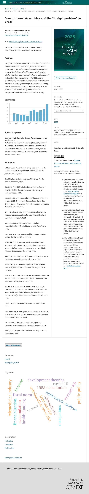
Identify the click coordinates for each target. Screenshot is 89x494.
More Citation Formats (64, 111)
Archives (15, 9)
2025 (22, 9)
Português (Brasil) (12, 362)
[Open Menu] (4, 2)
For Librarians (9, 448)
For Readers (9, 441)
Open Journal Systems (13, 458)
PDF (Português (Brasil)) (66, 78)
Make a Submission (13, 345)
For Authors (9, 444)
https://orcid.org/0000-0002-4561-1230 (16, 35)
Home (7, 9)
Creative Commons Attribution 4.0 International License (67, 163)
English (7, 359)
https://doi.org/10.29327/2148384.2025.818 (25, 41)
